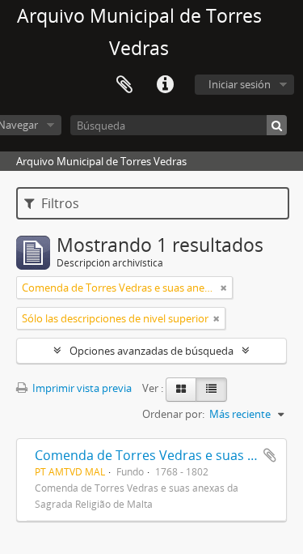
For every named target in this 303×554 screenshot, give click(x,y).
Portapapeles (124, 85)
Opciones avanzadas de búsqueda (151, 350)
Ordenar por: (173, 414)
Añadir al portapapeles (270, 455)
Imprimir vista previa (81, 388)
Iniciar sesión (239, 84)
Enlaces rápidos (165, 85)
